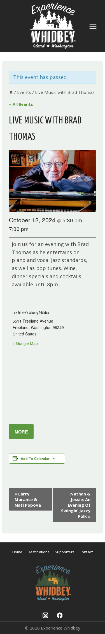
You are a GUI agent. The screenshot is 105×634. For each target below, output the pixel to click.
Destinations (39, 551)
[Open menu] (92, 26)
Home (17, 551)
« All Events (21, 104)
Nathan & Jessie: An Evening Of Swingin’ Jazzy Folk (75, 505)
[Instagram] (45, 615)
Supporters (64, 551)
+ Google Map (25, 343)
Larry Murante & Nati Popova (28, 499)
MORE (21, 431)
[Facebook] (59, 615)
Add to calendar (35, 458)
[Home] (11, 92)
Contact (86, 551)
